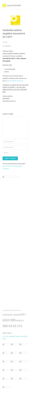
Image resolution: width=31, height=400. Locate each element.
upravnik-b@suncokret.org (15, 81)
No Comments (7, 46)
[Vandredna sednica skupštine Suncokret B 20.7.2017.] (15, 20)
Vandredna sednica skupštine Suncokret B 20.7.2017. (14, 33)
